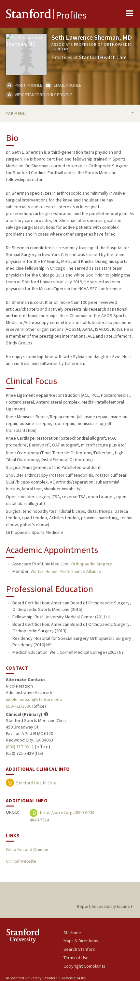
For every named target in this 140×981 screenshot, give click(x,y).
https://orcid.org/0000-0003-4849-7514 (62, 816)
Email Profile (67, 85)
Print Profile (28, 85)
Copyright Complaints (84, 966)
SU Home (72, 933)
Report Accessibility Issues (104, 906)
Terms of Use (76, 958)
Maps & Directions (80, 941)
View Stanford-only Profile (43, 94)
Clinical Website (21, 861)
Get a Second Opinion (27, 849)
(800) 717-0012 (20, 747)
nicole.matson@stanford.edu (34, 699)
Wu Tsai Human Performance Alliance (66, 571)
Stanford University (34, 936)
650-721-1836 (18, 706)
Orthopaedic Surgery (91, 564)
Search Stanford (79, 949)
